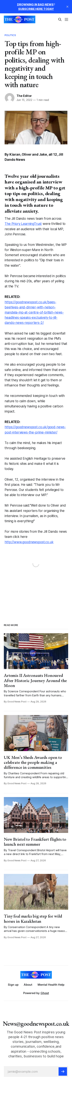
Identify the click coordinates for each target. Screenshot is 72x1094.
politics (10, 35)
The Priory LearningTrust (23, 224)
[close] (67, 7)
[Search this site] (60, 19)
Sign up (13, 984)
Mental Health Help (51, 984)
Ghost (45, 993)
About (28, 984)
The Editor (24, 96)
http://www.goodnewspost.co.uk (29, 542)
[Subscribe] (63, 1071)
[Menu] (66, 19)
